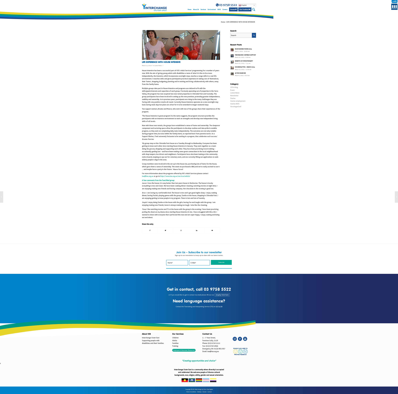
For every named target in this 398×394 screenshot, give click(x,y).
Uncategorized (235, 107)
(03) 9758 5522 (214, 343)
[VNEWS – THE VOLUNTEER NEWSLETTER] (1, 197)
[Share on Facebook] (150, 230)
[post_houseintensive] (181, 45)
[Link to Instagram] (235, 339)
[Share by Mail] (212, 230)
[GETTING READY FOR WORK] (396, 197)
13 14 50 (219, 307)
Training (175, 346)
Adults (174, 341)
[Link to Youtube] (245, 339)
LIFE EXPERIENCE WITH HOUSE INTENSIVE (161, 62)
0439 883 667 (219, 349)
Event (232, 90)
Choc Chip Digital (208, 389)
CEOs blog (234, 87)
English (244, 5)
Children (175, 338)
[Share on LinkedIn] (196, 230)
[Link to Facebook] (240, 339)
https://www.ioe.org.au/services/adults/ (175, 176)
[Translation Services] (394, 9)
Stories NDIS (234, 104)
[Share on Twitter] (165, 230)
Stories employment (237, 101)
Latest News (158, 65)
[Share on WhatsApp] (181, 230)
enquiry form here (222, 295)
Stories (232, 98)
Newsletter (234, 96)
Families (175, 343)
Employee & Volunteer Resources (184, 350)
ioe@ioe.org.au (147, 176)
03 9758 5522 (217, 290)
